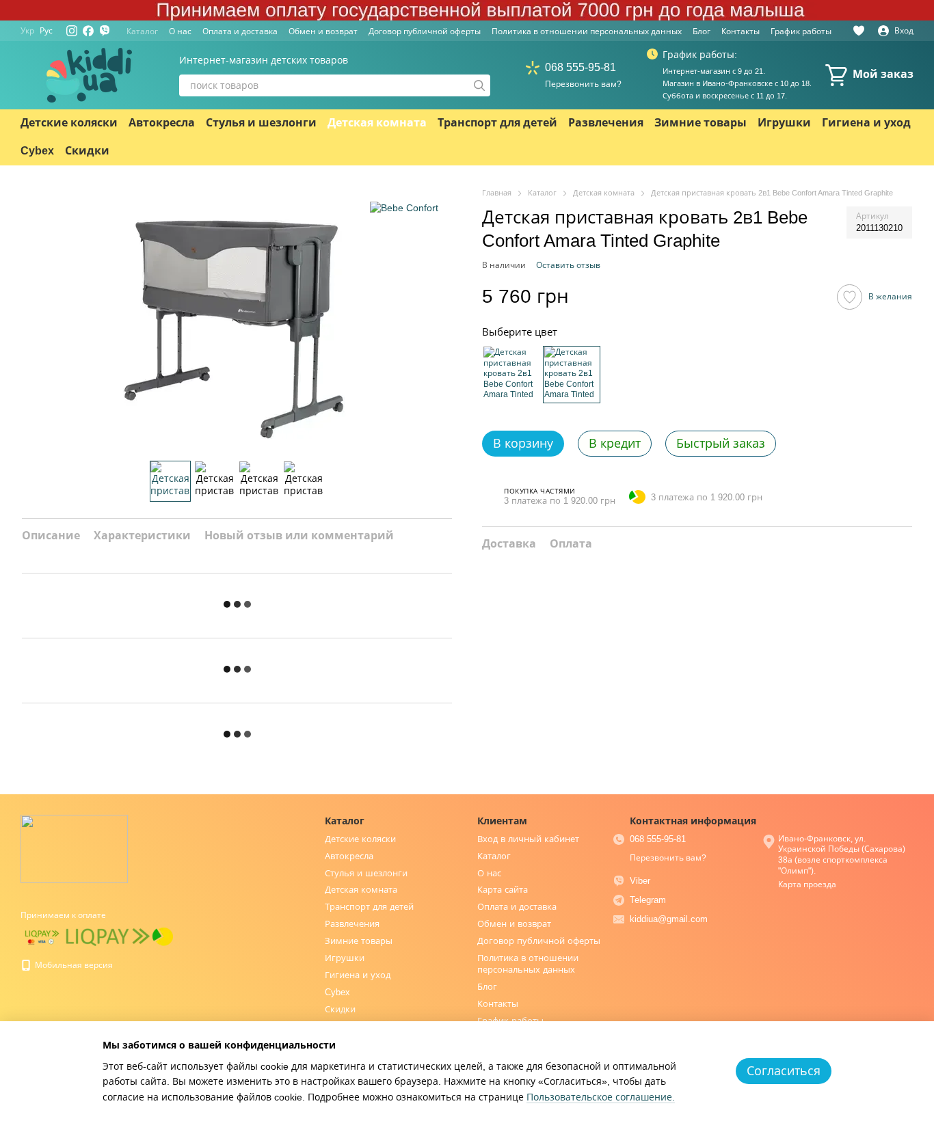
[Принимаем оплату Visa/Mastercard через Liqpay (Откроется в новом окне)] (42, 936)
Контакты (740, 31)
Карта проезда (807, 884)
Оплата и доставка (240, 31)
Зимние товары (700, 123)
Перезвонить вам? (583, 84)
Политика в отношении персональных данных (587, 31)
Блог (701, 31)
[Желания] (858, 30)
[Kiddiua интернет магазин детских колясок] (74, 848)
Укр (27, 31)
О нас (180, 31)
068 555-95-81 (580, 67)
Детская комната (377, 123)
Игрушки (784, 123)
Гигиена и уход (866, 123)
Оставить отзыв (568, 264)
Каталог (142, 31)
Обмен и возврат (323, 31)
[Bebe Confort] (404, 207)
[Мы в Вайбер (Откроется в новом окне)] (104, 30)
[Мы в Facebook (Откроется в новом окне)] (88, 30)
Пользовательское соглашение (599, 1097)
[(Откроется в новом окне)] (108, 936)
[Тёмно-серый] (571, 374)
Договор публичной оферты (425, 31)
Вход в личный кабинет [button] (528, 839)
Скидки (87, 151)
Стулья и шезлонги (261, 123)
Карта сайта (502, 889)
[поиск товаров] (479, 85)
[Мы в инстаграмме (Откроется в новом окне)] (71, 30)
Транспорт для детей (497, 123)
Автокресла (162, 123)
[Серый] (510, 374)
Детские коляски (69, 123)
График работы (801, 31)
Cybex (37, 151)
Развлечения (605, 123)
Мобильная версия (73, 965)
